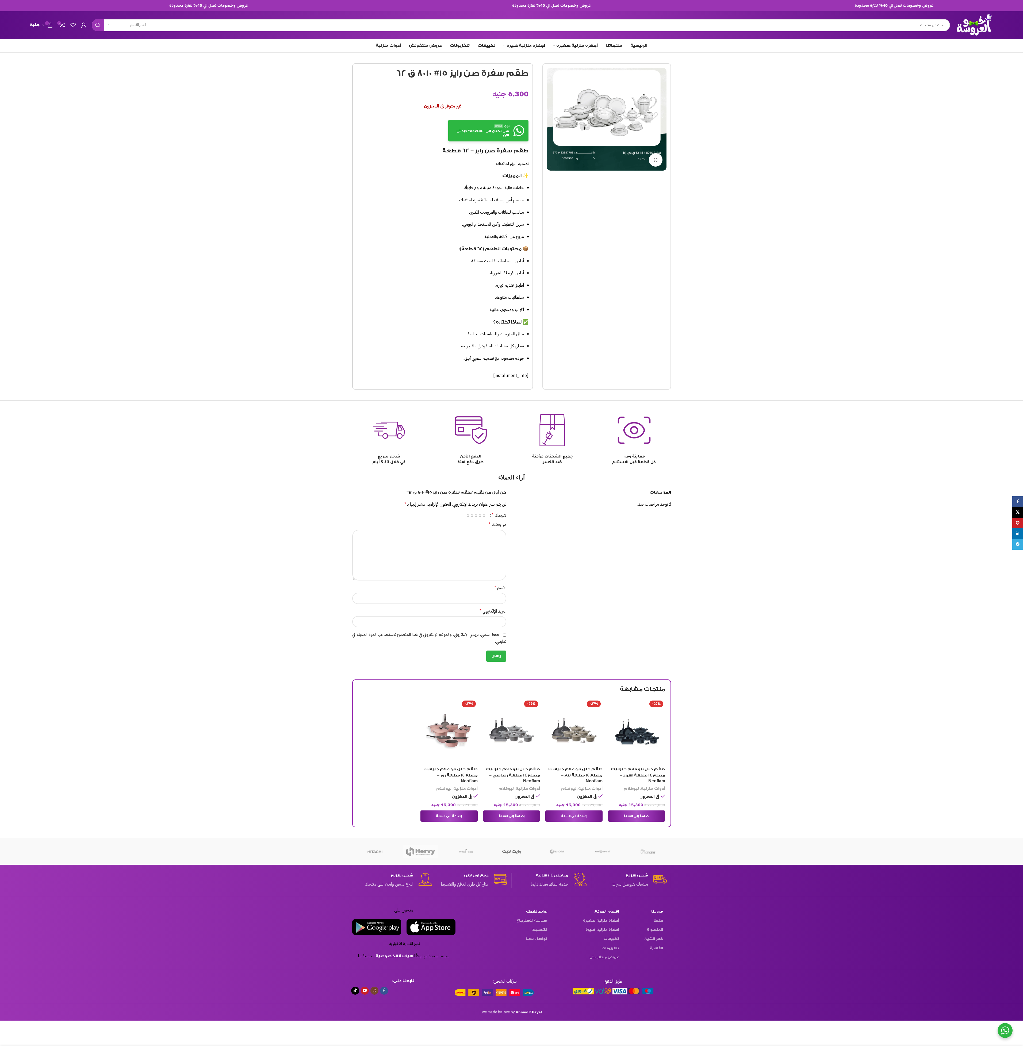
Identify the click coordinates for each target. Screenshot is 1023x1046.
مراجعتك (497, 524)
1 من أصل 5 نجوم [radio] (484, 515)
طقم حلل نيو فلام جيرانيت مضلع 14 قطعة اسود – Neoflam (638, 775)
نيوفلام (631, 788)
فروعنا (657, 911)
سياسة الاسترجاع (531, 920)
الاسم (500, 587)
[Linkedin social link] (1017, 533)
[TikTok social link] (355, 991)
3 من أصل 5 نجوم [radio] (476, 515)
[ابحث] (98, 25)
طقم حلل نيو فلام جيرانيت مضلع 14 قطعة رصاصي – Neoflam (513, 775)
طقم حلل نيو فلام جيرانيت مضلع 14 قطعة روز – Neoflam (450, 775)
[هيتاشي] (375, 851)
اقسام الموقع (606, 911)
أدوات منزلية (653, 788)
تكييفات (611, 939)
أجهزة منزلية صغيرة (601, 920)
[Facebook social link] (384, 991)
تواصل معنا (536, 939)
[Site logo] (974, 25)
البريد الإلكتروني (493, 611)
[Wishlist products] (73, 25)
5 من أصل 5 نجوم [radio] (468, 515)
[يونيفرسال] (602, 851)
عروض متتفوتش (604, 957)
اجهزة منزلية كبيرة (602, 930)
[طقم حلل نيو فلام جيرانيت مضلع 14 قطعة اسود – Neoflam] (636, 731)
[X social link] (1017, 512)
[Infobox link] (629, 880)
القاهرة (656, 948)
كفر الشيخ (653, 939)
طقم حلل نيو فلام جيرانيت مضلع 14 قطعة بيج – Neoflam (575, 775)
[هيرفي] (420, 851)
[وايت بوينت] (466, 851)
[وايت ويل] (557, 851)
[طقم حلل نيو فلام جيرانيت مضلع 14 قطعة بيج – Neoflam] (574, 731)
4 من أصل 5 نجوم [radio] (472, 515)
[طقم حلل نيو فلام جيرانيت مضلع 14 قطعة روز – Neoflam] (449, 731)
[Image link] (612, 991)
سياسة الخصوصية (394, 956)
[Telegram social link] (1017, 544)
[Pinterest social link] (1017, 523)
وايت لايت (511, 851)
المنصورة (655, 930)
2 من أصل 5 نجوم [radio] (480, 515)
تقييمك (499, 515)
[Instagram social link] (374, 991)
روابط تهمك (536, 911)
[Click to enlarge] (655, 160)
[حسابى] (83, 25)
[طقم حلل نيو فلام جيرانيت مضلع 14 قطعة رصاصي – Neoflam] (511, 731)
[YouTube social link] (365, 991)
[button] (636, 816)
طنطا (658, 920)
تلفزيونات (610, 948)
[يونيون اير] (648, 851)
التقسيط (539, 930)
